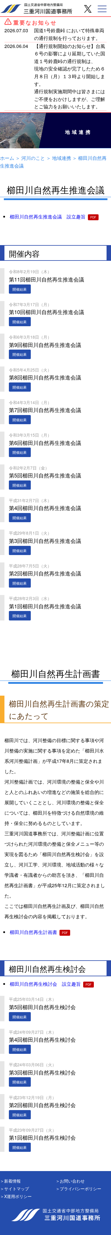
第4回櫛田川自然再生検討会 (42, 1036)
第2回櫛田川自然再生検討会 (42, 1101)
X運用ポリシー (18, 1196)
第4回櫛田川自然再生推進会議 (45, 504)
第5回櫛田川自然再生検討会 (42, 1003)
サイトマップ (16, 1188)
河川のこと (33, 158)
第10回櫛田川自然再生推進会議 (46, 308)
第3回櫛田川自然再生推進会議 (45, 537)
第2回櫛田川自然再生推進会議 (45, 570)
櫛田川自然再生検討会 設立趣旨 (45, 983)
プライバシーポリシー (80, 1188)
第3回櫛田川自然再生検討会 (42, 1069)
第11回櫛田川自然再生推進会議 (46, 275)
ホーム (7, 158)
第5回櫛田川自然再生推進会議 (45, 472)
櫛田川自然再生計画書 (33, 932)
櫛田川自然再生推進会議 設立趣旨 (48, 216)
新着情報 (12, 1181)
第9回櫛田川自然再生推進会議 (45, 341)
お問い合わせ (72, 1181)
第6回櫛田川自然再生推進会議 (45, 439)
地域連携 (61, 158)
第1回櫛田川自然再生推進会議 (45, 602)
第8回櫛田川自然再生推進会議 (45, 374)
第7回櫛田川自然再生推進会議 (45, 406)
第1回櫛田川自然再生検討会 (42, 1134)
